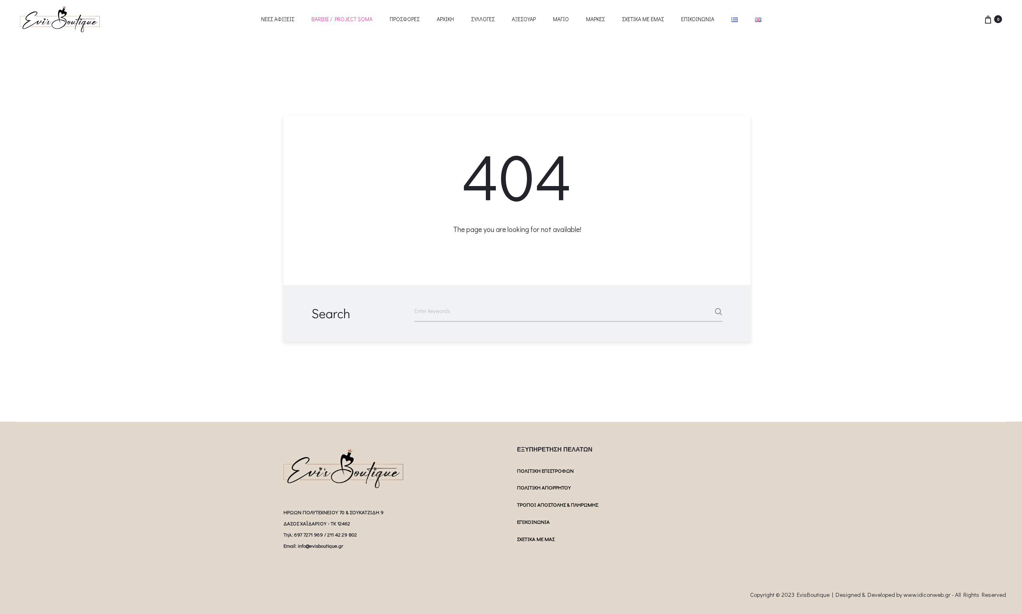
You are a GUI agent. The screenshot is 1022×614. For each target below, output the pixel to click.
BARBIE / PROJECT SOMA (341, 19)
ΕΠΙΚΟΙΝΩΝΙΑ (697, 19)
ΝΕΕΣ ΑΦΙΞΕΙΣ (277, 19)
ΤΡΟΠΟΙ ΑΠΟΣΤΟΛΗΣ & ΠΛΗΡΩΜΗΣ (557, 504)
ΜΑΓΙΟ (561, 19)
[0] (988, 19)
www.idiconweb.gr (927, 594)
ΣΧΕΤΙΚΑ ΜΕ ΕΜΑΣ (643, 19)
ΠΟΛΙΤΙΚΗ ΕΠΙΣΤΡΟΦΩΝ (545, 470)
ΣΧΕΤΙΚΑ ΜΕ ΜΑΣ (536, 538)
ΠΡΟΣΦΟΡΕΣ (405, 19)
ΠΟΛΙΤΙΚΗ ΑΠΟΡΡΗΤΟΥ (544, 487)
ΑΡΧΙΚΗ (445, 19)
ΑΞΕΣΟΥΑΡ (524, 19)
